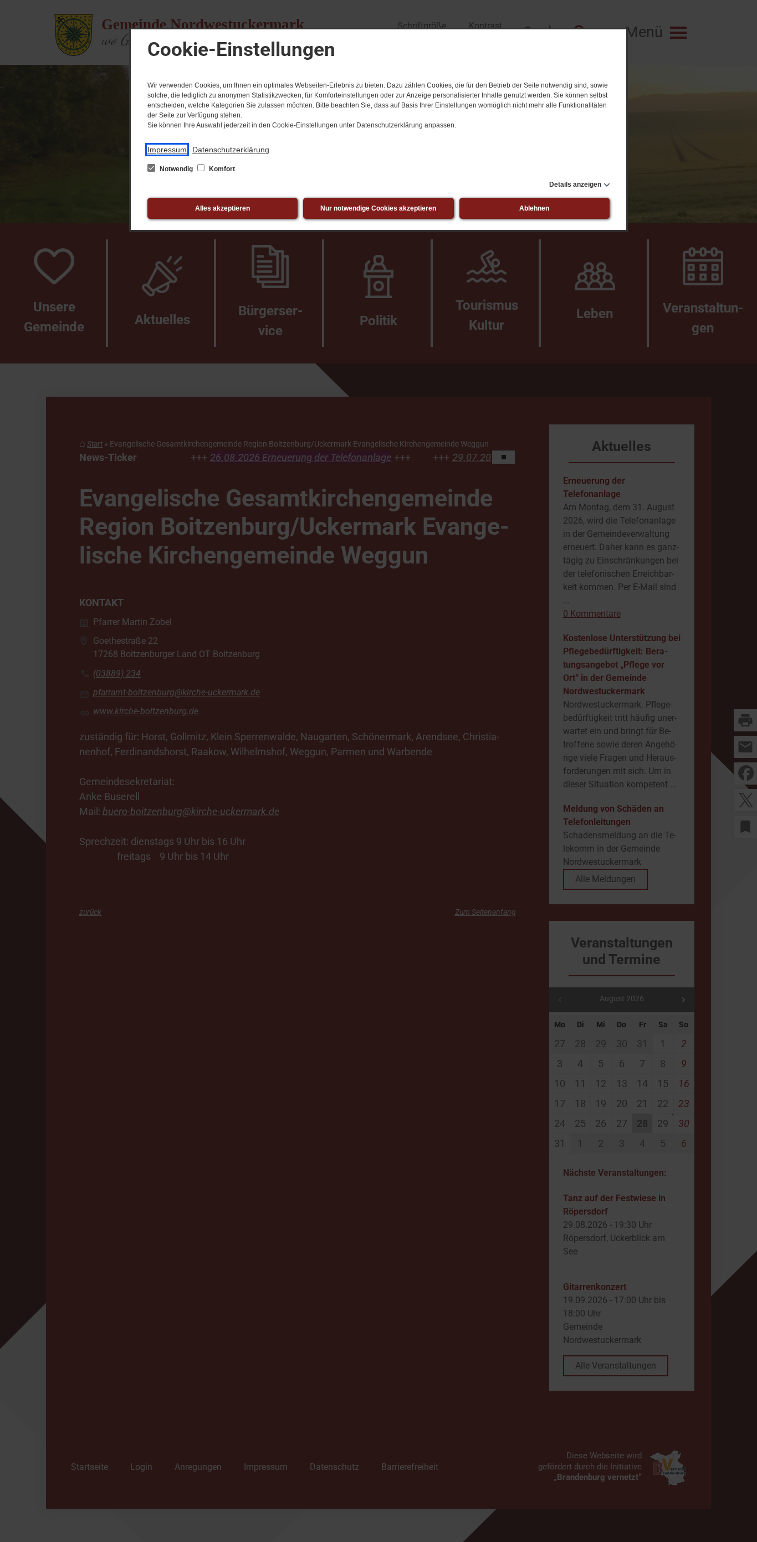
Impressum (167, 149)
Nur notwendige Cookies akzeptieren (378, 208)
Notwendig (176, 169)
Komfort (221, 169)
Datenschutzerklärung (230, 149)
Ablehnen (534, 208)
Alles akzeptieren (222, 208)
